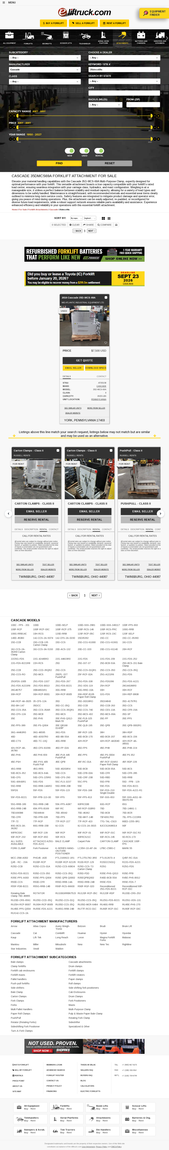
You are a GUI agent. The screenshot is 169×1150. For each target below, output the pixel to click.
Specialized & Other (79, 1026)
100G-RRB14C (19, 633)
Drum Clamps (76, 996)
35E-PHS (38, 718)
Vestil (36, 948)
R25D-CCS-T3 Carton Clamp (85, 867)
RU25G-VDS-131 (131, 900)
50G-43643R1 (18, 781)
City (91, 88)
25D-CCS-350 (107, 670)
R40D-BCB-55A (108, 877)
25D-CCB (16, 670)
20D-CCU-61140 (109, 649)
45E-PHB (105, 748)
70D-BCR (127, 812)
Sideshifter (74, 1022)
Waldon (59, 948)
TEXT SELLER (48, 564)
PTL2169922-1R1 (64, 857)
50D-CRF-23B (85, 777)
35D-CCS (127, 705)
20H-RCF (127, 649)
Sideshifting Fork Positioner (25, 1026)
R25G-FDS (128, 866)
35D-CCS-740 (85, 710)
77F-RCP (38, 821)
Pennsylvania (98, 399)
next (91, 231)
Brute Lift (127, 926)
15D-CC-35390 (130, 638)
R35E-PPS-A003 (20, 877)
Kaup (13, 937)
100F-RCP (16, 629)
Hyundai (126, 933)
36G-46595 (39, 732)
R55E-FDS (105, 882)
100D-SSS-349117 (110, 625)
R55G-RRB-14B (41, 886)
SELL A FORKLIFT (85, 23)
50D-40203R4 (62, 768)
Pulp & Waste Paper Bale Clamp (85, 1013)
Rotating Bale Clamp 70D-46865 (20, 894)
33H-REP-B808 (130, 694)
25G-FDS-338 (85, 681)
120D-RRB (61, 633)
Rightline (126, 944)
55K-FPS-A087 (63, 804)
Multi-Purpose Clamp (80, 1009)
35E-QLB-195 (85, 725)
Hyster (103, 933)
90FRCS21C (84, 837)
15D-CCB (16, 642)
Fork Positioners (77, 1000)
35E (13, 718)
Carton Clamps (19, 996)
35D (57, 701)
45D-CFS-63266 (42, 748)
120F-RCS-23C (108, 633)
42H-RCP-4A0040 (109, 741)
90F (124, 825)
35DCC (37, 705)
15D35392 (83, 638)
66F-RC (59, 808)
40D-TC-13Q (40, 741)
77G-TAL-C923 (108, 821)
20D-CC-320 (84, 649)
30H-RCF (127, 690)
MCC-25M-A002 (19, 857)
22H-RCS (38, 663)
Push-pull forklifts (20, 983)
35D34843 (105, 701)
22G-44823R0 (62, 659)
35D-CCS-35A (18, 710)
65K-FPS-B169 (41, 808)
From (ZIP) (133, 99)
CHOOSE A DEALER (100, 52)
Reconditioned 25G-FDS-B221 (108, 887)
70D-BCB (105, 812)
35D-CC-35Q (62, 705)
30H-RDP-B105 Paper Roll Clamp (87, 695)
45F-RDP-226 (129, 761)
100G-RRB (128, 629)
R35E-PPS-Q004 (42, 877)
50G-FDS (38, 781)
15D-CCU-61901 (109, 642)
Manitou (15, 944)
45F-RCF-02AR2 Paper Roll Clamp (109, 763)
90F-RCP (60, 832)
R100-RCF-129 (86, 862)
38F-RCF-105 (85, 732)
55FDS (14, 790)
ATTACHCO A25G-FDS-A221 (43, 842)
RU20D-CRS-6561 (21, 900)
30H (102, 690)
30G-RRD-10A (85, 690)
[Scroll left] (8, 513)
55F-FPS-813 (85, 797)
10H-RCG (38, 633)
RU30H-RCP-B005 (43, 904)
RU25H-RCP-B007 (21, 904)
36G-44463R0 (18, 732)
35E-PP (104, 718)
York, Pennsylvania (80, 420)
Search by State (99, 76)
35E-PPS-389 (18, 725)
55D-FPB (105, 781)
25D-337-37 (84, 663)
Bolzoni (81, 926)
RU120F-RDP (107, 893)
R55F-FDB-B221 (19, 886)
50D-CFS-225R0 (42, 777)
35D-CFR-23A (129, 710)
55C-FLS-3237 (63, 781)
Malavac (126, 937)
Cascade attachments (80, 962)
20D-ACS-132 (62, 649)
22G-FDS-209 (107, 659)
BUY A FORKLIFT (55, 23)
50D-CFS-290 (62, 777)
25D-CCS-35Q (130, 670)
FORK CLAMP (18, 848)
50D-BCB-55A (107, 768)
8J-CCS (59, 825)
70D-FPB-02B (40, 817)
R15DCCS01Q (107, 862)
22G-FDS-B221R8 (20, 663)
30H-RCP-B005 (63, 694)
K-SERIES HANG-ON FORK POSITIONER (65, 851)
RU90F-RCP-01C (109, 908)
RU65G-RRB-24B (64, 908)
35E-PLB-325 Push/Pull (85, 719)
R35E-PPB (128, 873)
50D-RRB (127, 777)
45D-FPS (82, 748)
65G (124, 804)
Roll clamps (75, 983)
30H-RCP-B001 (41, 694)
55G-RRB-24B (41, 804)
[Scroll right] (160, 513)
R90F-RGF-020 (86, 886)
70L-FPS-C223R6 (131, 817)
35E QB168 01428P (61, 726)
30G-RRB (60, 690)
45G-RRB (16, 768)
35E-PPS (127, 718)
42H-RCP (83, 741)
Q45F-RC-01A (130, 857)
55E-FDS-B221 (130, 786)
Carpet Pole (84, 841)
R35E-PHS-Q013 (109, 873)
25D (57, 663)
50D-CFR (105, 773)
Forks (14, 1005)
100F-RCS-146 (86, 629)
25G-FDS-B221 (63, 685)
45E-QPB (60, 761)
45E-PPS (82, 755)
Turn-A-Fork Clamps (22, 1030)
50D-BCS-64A (40, 773)
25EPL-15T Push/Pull (61, 675)
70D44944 (38, 812)
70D (102, 808)
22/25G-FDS (17, 659)
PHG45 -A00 (40, 857)
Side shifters (17, 987)
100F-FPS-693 (130, 625)
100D (36, 625)
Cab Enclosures (77, 992)
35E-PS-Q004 (40, 725)
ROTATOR (39, 893)
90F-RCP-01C (107, 832)
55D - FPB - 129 (130, 781)
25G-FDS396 (107, 681)
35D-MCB (38, 714)
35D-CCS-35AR (41, 710)
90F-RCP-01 (84, 832)
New (80, 944)
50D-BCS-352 (18, 773)
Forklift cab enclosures (23, 970)
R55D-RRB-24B (86, 882)
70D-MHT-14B (85, 817)
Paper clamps (76, 979)
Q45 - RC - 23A (19, 862)
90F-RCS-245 (107, 837)
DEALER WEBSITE (72, 413)
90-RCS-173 (129, 837)
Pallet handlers (19, 979)
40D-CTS (16, 741)
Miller (36, 944)
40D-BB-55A (62, 736)
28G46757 (16, 690)
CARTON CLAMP (109, 841)
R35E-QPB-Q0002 (65, 877)
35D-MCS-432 (85, 714)
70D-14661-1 (129, 808)
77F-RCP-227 (62, 821)
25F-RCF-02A (85, 674)
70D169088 (17, 812)
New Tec (104, 944)
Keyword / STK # (99, 64)
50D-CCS (60, 773)
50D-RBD (105, 777)
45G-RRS (38, 768)
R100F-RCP (39, 862)
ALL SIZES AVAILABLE (17, 842)
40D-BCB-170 (85, 736)
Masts (72, 1005)
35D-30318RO (85, 701)
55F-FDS (38, 790)
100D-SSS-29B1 (86, 625)
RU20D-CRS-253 (131, 893)
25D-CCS (60, 670)
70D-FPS (60, 817)
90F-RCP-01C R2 (131, 832)
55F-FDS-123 (62, 790)
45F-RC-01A (84, 761)
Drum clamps (75, 966)
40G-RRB (60, 741)
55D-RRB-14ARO (42, 786)
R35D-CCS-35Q (64, 873)
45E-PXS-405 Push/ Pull (40, 763)
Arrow (14, 926)
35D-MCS (60, 714)
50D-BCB (83, 768)
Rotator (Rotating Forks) (23, 1022)
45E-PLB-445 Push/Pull (62, 756)
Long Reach (61, 937)
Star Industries (18, 948)
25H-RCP (105, 685)
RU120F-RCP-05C (87, 893)
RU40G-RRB (107, 904)
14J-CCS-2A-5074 (43, 638)
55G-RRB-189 (18, 804)
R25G (103, 866)
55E (80, 786)
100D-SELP (61, 625)
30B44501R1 (40, 690)
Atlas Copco (39, 926)
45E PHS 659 (40, 755)
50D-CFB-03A (85, 773)
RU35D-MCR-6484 (88, 904)
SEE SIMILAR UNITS (72, 408)
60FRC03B (83, 804)
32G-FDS (105, 694)
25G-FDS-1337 (41, 681)
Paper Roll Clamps (20, 1013)
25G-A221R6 (107, 674)
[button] (45, 58)
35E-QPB (105, 725)
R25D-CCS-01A (41, 866)
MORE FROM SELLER (96, 408)
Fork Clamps (17, 1000)
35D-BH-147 (17, 705)
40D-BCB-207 (107, 736)
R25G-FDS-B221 (20, 873)
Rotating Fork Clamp (79, 1018)
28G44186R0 (129, 685)
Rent (33, 1108)
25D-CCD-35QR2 (42, 670)
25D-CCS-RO (18, 674)
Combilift (60, 933)
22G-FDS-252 (129, 659)
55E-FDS (105, 786)
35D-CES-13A (107, 710)
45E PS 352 (128, 755)
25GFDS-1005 (18, 681)
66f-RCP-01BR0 (86, 808)
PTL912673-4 (107, 857)
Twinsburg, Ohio (32, 576)
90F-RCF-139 (40, 832)
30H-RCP (16, 694)
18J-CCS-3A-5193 (43, 649)
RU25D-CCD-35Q (42, 900)
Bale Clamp (17, 992)
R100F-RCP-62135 (65, 862)
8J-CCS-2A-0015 (87, 825)
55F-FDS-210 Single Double (107, 791)
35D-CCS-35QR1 (64, 710)
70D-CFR (16, 817)
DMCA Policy (116, 1147)
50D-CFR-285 (129, 773)
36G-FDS (60, 732)
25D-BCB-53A (107, 663)
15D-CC (104, 638)
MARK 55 (127, 848)
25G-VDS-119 (85, 685)
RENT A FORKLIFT (116, 23)
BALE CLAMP (62, 841)
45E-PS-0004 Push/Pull (107, 756)
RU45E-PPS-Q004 (21, 908)
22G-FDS (83, 659)
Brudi (102, 926)
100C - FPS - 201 (20, 625)
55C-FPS (82, 781)
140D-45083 (17, 638)
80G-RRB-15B (41, 825)
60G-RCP (105, 804)
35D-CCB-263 (107, 705)
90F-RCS (60, 837)
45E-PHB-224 (129, 748)
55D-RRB (16, 786)
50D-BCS (127, 768)
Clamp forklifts (18, 966)
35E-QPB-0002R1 (131, 725)
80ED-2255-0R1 (131, 821)
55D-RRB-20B (63, 786)
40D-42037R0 (40, 736)
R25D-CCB (17, 866)
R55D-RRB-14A (63, 882)
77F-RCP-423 (85, 821)
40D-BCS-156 (129, 736)
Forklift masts (18, 975)
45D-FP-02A (62, 748)
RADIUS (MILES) (97, 99)
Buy (26, 1108)
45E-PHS (16, 755)
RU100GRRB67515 (65, 893)
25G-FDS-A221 (130, 681)
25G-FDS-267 (62, 681)
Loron (81, 937)
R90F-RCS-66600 (64, 886)
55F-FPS (60, 797)
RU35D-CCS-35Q (64, 904)
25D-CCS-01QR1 (87, 670)
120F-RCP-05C (86, 633)
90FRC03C (16, 832)
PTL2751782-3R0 (87, 857)
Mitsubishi (60, 944)
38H (102, 732)
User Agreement (88, 1147)
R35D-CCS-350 (41, 873)
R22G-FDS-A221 (131, 862)
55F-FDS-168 (85, 790)
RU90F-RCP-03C (131, 908)
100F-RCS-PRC (108, 629)
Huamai (82, 933)
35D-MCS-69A (108, 714)
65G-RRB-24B (18, 808)
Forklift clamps (76, 970)
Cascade (101, 386)
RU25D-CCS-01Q (64, 900)
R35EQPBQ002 (86, 877)
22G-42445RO (41, 659)
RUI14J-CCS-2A (19, 913)
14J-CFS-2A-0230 (65, 638)
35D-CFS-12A (18, 714)
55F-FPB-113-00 (42, 797)
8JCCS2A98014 (108, 825)
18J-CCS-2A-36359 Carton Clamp (18, 652)
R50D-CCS (17, 882)
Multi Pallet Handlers (21, 1009)
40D (13, 736)
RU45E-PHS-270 (131, 904)
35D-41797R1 (129, 701)
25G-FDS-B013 (41, 685)
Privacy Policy (101, 1147)
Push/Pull (16, 1018)
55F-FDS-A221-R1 (132, 790)
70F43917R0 (107, 817)
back (78, 231)
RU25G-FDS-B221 (110, 900)
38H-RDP (127, 732)
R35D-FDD (83, 873)
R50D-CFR (39, 882)
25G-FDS (127, 674)
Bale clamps (17, 962)
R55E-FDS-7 (129, 882)
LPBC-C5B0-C (107, 848)
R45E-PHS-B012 (131, 877)
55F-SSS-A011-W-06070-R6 (132, 798)
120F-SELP (128, 633)
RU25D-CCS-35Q (87, 900)
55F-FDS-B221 (19, 797)
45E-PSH (16, 761)
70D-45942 (61, 812)
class (13, 76)
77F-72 (14, 821)
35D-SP (126, 714)
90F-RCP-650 (40, 837)
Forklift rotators (77, 975)
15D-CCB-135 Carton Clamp (40, 643)
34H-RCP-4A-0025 (21, 701)
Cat (35, 933)
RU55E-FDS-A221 (43, 908)
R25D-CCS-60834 (65, 866)
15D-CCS (60, 642)
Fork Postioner (41, 848)
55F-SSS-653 (107, 797)
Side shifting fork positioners (84, 987)
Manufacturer (19, 64)
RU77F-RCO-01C (87, 908)
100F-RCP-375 (63, 629)
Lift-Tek (37, 937)
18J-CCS (127, 642)
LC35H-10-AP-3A (87, 848)
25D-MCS (38, 674)
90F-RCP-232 (18, 837)
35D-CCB (83, 705)
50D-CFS (16, 777)
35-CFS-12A (40, 701)
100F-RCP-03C (41, 629)
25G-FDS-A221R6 (20, 685)
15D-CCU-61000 (87, 642)
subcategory (18, 52)
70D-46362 (84, 812)
